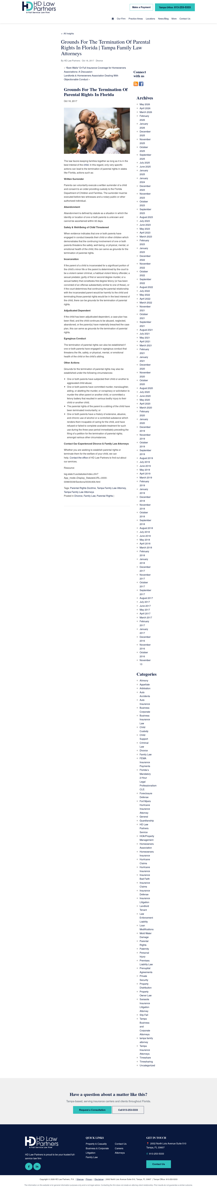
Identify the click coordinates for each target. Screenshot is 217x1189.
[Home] (112, 19)
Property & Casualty (96, 1143)
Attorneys (120, 1152)
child (86, 164)
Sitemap (80, 1179)
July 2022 (145, 291)
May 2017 (145, 609)
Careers (119, 1148)
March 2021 (146, 345)
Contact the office (79, 457)
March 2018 (146, 547)
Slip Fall (144, 1015)
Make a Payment (141, 7)
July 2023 (145, 221)
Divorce (78, 495)
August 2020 (146, 388)
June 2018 (145, 535)
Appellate (145, 684)
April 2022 (145, 298)
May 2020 (145, 399)
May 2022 (145, 294)
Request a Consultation (92, 1110)
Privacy (89, 1179)
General (144, 816)
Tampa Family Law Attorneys (79, 492)
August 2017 (146, 598)
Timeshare (145, 1057)
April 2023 (145, 232)
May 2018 (145, 539)
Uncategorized (147, 1065)
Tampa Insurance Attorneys (145, 1049)
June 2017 (145, 605)
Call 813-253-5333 (128, 1110)
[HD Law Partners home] (39, 7)
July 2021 (145, 333)
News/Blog (163, 18)
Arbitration (145, 688)
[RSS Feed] (135, 87)
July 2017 (145, 601)
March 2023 (146, 236)
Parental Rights (105, 495)
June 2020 (145, 396)
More (174, 18)
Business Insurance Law (145, 719)
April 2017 (145, 613)
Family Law (90, 495)
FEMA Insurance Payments (145, 762)
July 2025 (145, 162)
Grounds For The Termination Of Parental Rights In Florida (96, 92)
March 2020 (146, 407)
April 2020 (145, 403)
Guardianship (147, 820)
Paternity (144, 948)
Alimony (144, 680)
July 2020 (145, 392)
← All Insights (67, 33)
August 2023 (146, 217)
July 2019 (145, 462)
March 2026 (146, 112)
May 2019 (145, 469)
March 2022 (146, 302)
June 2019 (145, 466)
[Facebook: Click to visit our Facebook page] (28, 1166)
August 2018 (146, 528)
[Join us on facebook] (141, 87)
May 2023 (145, 228)
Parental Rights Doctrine (83, 488)
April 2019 (145, 473)
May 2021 (145, 337)
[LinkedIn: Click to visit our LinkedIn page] (37, 1166)
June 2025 (145, 166)
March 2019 (146, 477)
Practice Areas (136, 18)
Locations (150, 18)
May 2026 (145, 104)
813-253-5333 (175, 7)
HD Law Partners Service (144, 828)
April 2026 (145, 108)
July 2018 (145, 532)
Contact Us (185, 18)
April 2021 (145, 341)
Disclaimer (99, 1179)
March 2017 (146, 617)
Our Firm (121, 18)
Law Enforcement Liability (146, 917)
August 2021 (146, 329)
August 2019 (146, 458)
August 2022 (146, 287)
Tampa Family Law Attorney (111, 488)
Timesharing (146, 1061)
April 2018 (145, 543)
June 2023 (145, 224)
